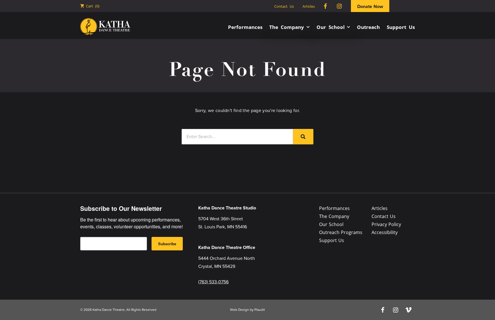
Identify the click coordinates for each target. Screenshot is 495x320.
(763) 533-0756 (213, 281)
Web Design (239, 309)
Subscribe (167, 243)
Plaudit (259, 309)
